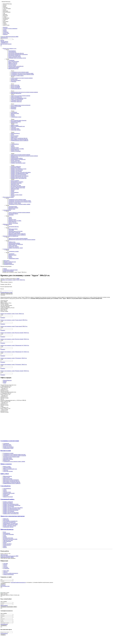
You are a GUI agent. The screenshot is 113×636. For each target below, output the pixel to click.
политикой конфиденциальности (18, 582)
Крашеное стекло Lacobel (8, 493)
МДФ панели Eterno (7, 478)
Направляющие (6, 533)
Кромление (13, 108)
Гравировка (13, 81)
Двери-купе (5, 518)
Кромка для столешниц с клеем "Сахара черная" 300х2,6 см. (14, 326)
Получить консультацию (6, 43)
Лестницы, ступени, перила (17, 75)
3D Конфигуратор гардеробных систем (17, 57)
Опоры (12, 191)
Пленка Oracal (14, 79)
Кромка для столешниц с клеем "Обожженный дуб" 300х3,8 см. (15, 345)
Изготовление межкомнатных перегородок (18, 54)
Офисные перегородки (16, 93)
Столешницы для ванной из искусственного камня (22, 74)
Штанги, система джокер (16, 194)
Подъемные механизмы (16, 182)
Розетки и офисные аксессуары (18, 187)
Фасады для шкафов (15, 86)
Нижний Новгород (7, 380)
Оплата (4, 29)
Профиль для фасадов (16, 166)
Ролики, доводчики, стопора (9, 525)
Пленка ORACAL (15, 149)
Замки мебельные (7, 541)
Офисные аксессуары (8, 540)
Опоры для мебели (7, 543)
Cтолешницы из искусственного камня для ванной (14, 455)
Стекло (12, 145)
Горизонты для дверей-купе (9, 522)
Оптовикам (5, 32)
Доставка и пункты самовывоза (10, 28)
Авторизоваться (4, 624)
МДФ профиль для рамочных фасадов (19, 139)
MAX (8, 260)
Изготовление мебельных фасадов (16, 53)
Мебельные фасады (12, 63)
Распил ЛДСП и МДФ (16, 106)
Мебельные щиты (15, 113)
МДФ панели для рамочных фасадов (19, 138)
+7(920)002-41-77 (4, 42)
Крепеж (12, 190)
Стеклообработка (12, 52)
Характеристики (9, 293)
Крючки (13, 195)
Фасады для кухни (15, 85)
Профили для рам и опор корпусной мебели (21, 172)
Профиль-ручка (14, 157)
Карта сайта (6, 570)
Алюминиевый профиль (13, 67)
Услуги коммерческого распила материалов (20, 105)
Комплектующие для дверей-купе (15, 66)
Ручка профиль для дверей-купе (10, 521)
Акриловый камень (12, 206)
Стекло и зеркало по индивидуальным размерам (22, 78)
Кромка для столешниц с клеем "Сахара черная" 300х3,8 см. (14, 320)
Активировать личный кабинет (7, 606)
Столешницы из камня (13, 251)
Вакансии (5, 34)
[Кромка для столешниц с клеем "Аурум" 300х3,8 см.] (13, 279)
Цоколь (12, 193)
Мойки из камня (14, 125)
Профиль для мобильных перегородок (11, 505)
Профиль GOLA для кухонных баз (18, 178)
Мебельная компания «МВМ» (7, 557)
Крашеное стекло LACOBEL (17, 148)
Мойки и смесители (12, 62)
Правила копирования (8, 574)
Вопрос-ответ (6, 33)
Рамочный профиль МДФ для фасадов (17, 233)
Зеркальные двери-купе (16, 101)
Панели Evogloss (14, 135)
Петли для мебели (15, 180)
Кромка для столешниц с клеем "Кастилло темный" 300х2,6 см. (15, 339)
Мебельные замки (15, 188)
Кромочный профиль (15, 167)
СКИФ (17, 278)
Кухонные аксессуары (16, 185)
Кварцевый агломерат (16, 121)
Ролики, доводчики (15, 160)
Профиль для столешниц (8, 511)
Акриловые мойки (15, 128)
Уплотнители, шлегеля (16, 161)
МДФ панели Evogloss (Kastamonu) (11, 479)
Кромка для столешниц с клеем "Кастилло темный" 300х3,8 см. (15, 332)
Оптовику (5, 567)
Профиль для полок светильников (18, 174)
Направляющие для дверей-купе (18, 159)
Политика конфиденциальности (10, 573)
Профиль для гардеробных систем (18, 168)
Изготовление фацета (16, 80)
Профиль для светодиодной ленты (18, 177)
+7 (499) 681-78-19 (12, 261)
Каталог (2, 40)
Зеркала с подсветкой (16, 151)
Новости (5, 571)
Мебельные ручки (15, 184)
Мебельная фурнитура (13, 68)
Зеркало (13, 146)
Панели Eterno (14, 136)
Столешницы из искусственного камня (20, 72)
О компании (6, 568)
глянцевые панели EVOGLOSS (15, 231)
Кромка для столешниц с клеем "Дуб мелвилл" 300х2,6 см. (14, 364)
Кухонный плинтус (7, 445)
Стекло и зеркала (12, 65)
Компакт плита (14, 122)
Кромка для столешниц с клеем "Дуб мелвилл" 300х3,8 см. (14, 358)
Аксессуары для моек (16, 129)
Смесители (13, 127)
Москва (5, 381)
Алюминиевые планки (16, 116)
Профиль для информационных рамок (19, 173)
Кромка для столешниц (8, 446)
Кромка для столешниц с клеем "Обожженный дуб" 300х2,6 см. (15, 351)
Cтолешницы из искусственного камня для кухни (14, 454)
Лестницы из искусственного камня (11, 456)
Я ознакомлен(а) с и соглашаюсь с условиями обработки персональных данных (27, 582)
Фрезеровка (13, 107)
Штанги (5, 547)
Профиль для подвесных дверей (18, 162)
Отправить (3, 583)
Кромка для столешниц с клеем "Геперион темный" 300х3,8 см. (15, 370)
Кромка (12, 114)
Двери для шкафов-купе (16, 96)
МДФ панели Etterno (13, 228)
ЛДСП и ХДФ (6, 477)
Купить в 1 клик (8, 292)
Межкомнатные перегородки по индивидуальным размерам (24, 92)
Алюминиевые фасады (16, 88)
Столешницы (11, 60)
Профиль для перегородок (17, 170)
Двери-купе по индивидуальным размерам (20, 95)
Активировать (3, 625)
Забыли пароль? (4, 605)
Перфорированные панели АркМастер (19, 140)
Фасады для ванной (15, 87)
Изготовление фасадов (13, 226)
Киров (4, 382)
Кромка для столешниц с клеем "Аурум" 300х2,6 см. (12, 313)
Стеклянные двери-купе (16, 100)
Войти (15, 606)
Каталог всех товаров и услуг (9, 48)
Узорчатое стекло (15, 147)
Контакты (5, 27)
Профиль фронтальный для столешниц (19, 175)
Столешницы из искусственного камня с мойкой (19, 204)
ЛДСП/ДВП (11, 230)
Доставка (5, 563)
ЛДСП (12, 134)
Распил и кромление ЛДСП (14, 56)
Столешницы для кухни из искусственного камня (22, 73)
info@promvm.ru (4, 37)
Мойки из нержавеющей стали (18, 126)
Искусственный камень (13, 61)
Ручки (4, 535)
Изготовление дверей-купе (14, 55)
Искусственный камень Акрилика (18, 120)
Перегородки (6, 519)
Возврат (5, 30)
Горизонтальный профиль (17, 158)
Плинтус (13, 115)
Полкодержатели (15, 192)
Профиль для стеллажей (16, 171)
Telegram (10, 263)
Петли (4, 532)
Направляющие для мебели (17, 181)
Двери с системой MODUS (17, 99)
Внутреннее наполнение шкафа (18, 186)
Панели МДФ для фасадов (14, 232)
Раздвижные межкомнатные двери (18, 98)
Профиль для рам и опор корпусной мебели (13, 507)
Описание (3, 293)
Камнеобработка (12, 50)
